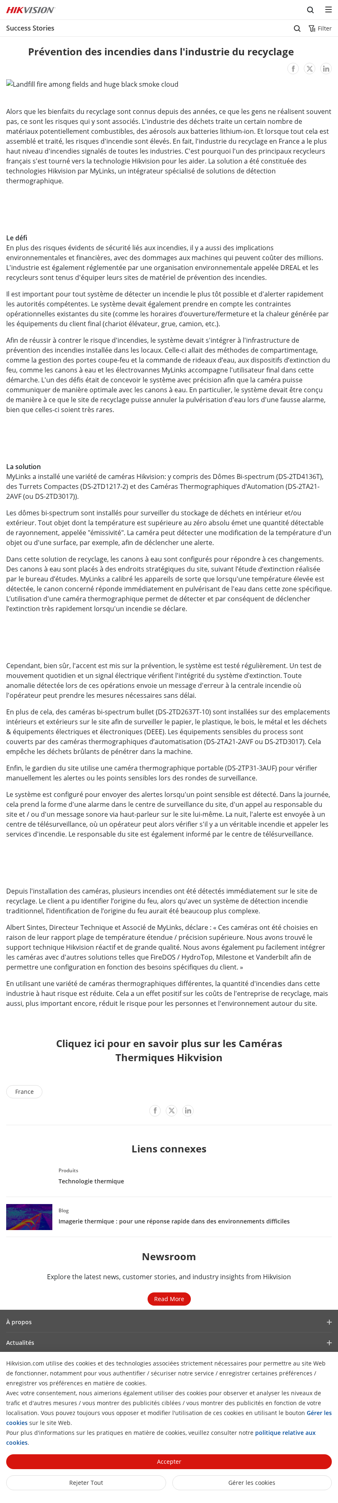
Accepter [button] (169, 1461)
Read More (169, 1299)
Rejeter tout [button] (86, 1482)
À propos (19, 1322)
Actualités (20, 1343)
